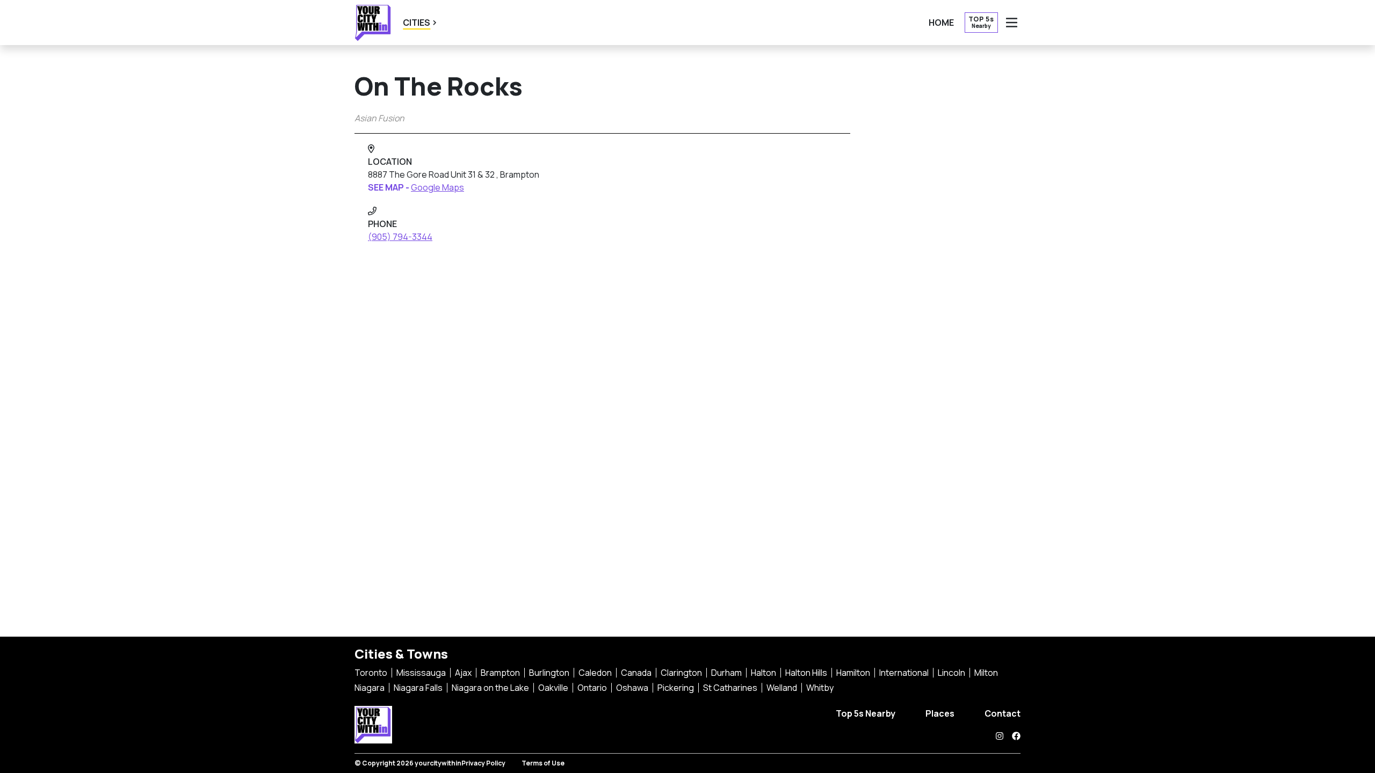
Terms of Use (543, 763)
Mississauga (421, 673)
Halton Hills (806, 673)
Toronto (370, 673)
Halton (763, 673)
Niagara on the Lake (490, 688)
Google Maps (437, 187)
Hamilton (853, 673)
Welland (781, 688)
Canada (636, 673)
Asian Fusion (379, 118)
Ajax (463, 673)
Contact (1003, 713)
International (904, 673)
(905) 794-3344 (400, 237)
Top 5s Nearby (865, 713)
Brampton (500, 673)
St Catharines (730, 688)
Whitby (820, 688)
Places (939, 713)
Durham (726, 673)
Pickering (675, 688)
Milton (986, 673)
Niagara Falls (418, 688)
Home (941, 22)
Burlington (549, 673)
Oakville (553, 688)
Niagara (369, 688)
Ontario (592, 688)
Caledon (595, 673)
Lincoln (951, 673)
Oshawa (632, 688)
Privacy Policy (483, 763)
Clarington (681, 673)
